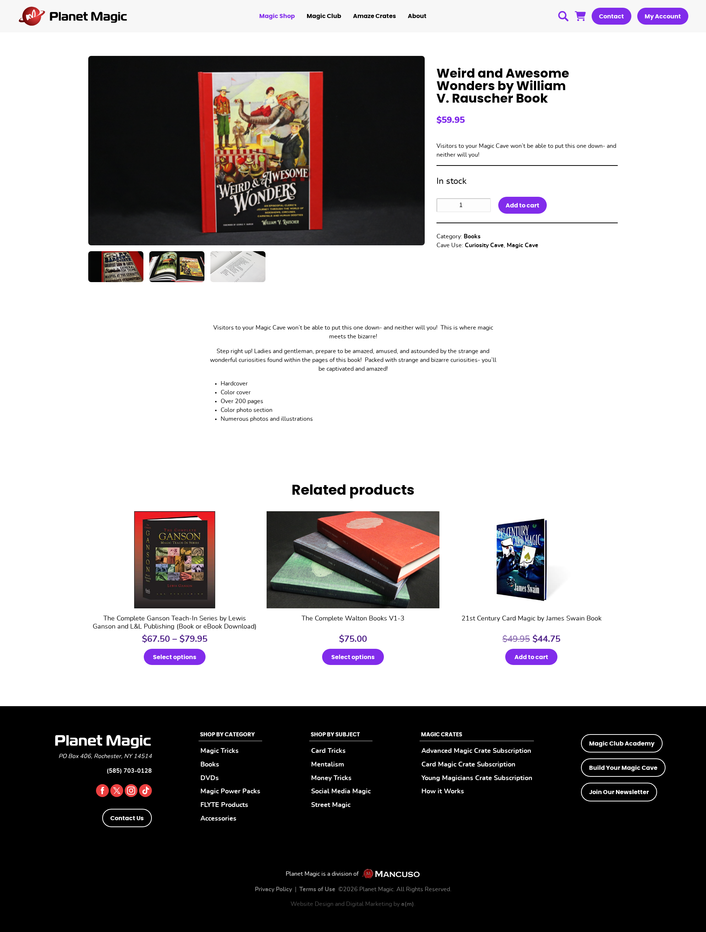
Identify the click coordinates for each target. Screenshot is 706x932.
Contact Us (127, 818)
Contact (611, 16)
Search (563, 16)
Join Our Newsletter (619, 792)
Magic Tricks (219, 750)
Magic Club (324, 16)
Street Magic (330, 804)
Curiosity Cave (484, 245)
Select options (174, 657)
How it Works (442, 791)
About (417, 16)
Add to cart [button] (531, 657)
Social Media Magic (341, 791)
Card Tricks (328, 750)
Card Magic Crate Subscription (468, 764)
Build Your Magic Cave (623, 768)
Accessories (218, 818)
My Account (663, 16)
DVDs (209, 778)
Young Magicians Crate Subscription (476, 778)
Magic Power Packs (230, 791)
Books (472, 236)
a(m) (407, 904)
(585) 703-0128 (129, 771)
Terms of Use (317, 889)
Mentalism (327, 764)
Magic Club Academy (622, 744)
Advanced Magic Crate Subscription (476, 750)
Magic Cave (522, 245)
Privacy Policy (273, 889)
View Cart (580, 16)
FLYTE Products (224, 804)
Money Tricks (331, 778)
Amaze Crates (374, 16)
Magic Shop (277, 16)
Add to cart (522, 206)
